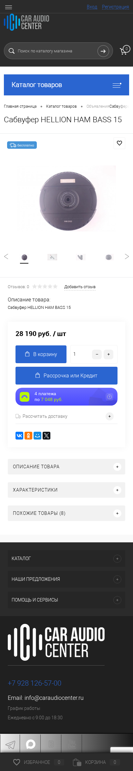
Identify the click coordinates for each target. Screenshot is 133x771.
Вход (92, 6)
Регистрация (115, 6)
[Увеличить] (66, 198)
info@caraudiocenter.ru (54, 697)
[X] (46, 436)
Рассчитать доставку (45, 416)
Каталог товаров (37, 85)
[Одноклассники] (28, 436)
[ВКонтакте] (19, 436)
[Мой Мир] (37, 436)
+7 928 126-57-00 (34, 683)
